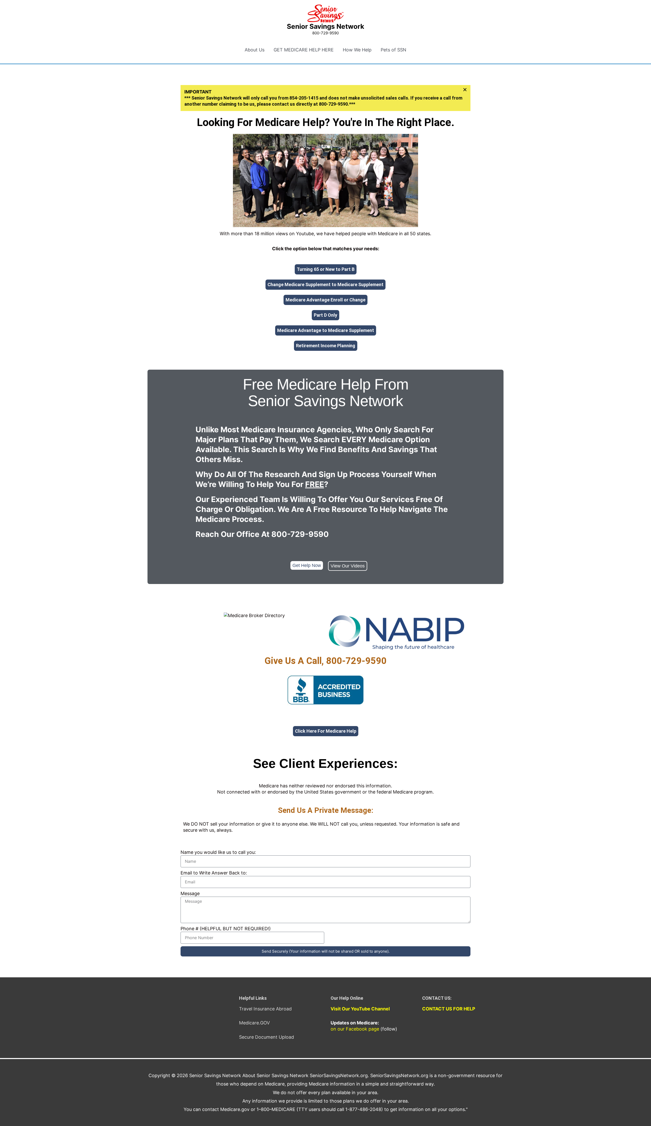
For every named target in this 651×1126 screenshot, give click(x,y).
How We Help (357, 49)
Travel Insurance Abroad (265, 1008)
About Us (254, 49)
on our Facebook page (355, 1029)
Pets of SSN (393, 49)
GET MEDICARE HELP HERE (304, 49)
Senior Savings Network (325, 26)
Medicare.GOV (254, 1022)
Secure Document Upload (266, 1037)
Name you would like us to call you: (218, 852)
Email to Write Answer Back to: (214, 872)
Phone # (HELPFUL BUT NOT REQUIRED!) (226, 928)
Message (190, 893)
